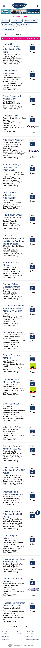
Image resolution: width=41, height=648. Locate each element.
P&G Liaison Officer (12, 215)
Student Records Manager (11, 263)
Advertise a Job (5, 642)
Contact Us (18, 634)
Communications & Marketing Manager (12, 380)
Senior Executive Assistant (11, 405)
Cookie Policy (30, 636)
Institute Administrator (13, 332)
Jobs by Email (5, 639)
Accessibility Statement (33, 639)
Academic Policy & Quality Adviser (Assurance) (12, 167)
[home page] (19, 8)
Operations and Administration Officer (13, 493)
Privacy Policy (30, 634)
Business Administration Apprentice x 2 (14, 560)
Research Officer (11, 115)
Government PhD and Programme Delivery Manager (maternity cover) (13, 309)
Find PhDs (4, 634)
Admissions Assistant (13, 140)
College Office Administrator (10, 72)
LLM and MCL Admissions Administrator (9, 195)
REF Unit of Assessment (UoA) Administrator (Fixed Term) (12, 48)
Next (26, 626)
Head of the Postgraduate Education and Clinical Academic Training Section (14, 239)
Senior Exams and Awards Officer (12, 97)
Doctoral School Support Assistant (11, 285)
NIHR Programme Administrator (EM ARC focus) (14, 470)
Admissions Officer (12, 427)
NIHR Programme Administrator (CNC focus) (12, 514)
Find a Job (4, 631)
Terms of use (30, 631)
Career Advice (5, 636)
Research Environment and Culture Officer (14, 604)
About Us (17, 631)
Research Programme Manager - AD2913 (13, 447)
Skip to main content (8, 2)
